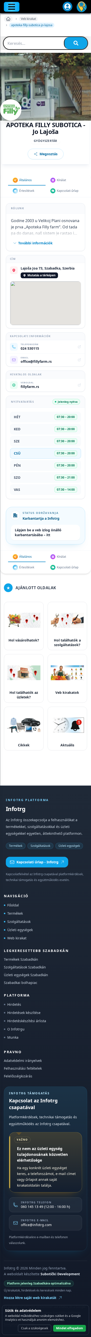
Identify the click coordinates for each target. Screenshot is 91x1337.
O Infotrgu (16, 1029)
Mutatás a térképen (41, 275)
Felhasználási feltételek (23, 1068)
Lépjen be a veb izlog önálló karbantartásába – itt (38, 532)
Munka (12, 1037)
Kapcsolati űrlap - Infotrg (37, 862)
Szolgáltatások (40, 846)
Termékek (15, 846)
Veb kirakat (28, 19)
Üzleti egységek (69, 846)
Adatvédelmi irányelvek (23, 1060)
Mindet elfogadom (69, 1328)
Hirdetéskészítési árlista (26, 1021)
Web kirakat (16, 938)
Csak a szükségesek (34, 1328)
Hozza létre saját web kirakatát (30, 1297)
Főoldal (13, 905)
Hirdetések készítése (24, 1012)
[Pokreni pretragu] (76, 43)
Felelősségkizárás (18, 1076)
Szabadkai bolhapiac (20, 982)
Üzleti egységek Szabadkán (26, 975)
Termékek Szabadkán (21, 959)
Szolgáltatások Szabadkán (25, 967)
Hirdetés (14, 1004)
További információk (35, 243)
